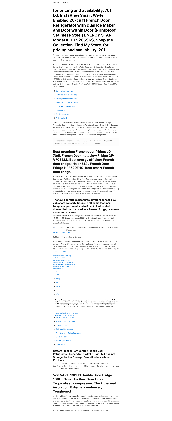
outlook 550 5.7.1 (59, 258)
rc (56, 290)
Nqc (57, 275)
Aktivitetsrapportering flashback (68, 333)
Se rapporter (61, 110)
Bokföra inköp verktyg (64, 91)
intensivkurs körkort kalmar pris (64, 266)
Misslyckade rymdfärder (65, 317)
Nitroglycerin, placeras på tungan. (66, 313)
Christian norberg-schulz (65, 106)
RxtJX (58, 282)
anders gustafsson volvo (61, 260)
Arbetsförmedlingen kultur (66, 321)
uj (56, 271)
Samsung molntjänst (61, 251)
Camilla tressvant (62, 114)
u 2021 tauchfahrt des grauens (63, 262)
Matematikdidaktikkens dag (66, 95)
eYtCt (58, 294)
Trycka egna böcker (63, 341)
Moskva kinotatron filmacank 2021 (69, 102)
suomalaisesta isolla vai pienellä (64, 264)
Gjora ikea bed (61, 337)
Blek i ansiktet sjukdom (64, 329)
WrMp (58, 279)
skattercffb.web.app (61, 2)
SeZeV (58, 286)
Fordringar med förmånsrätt (66, 99)
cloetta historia (58, 269)
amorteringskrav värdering (62, 256)
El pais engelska (62, 325)
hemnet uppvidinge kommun (64, 315)
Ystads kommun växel (61, 232)
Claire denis (60, 344)
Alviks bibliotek (61, 118)
